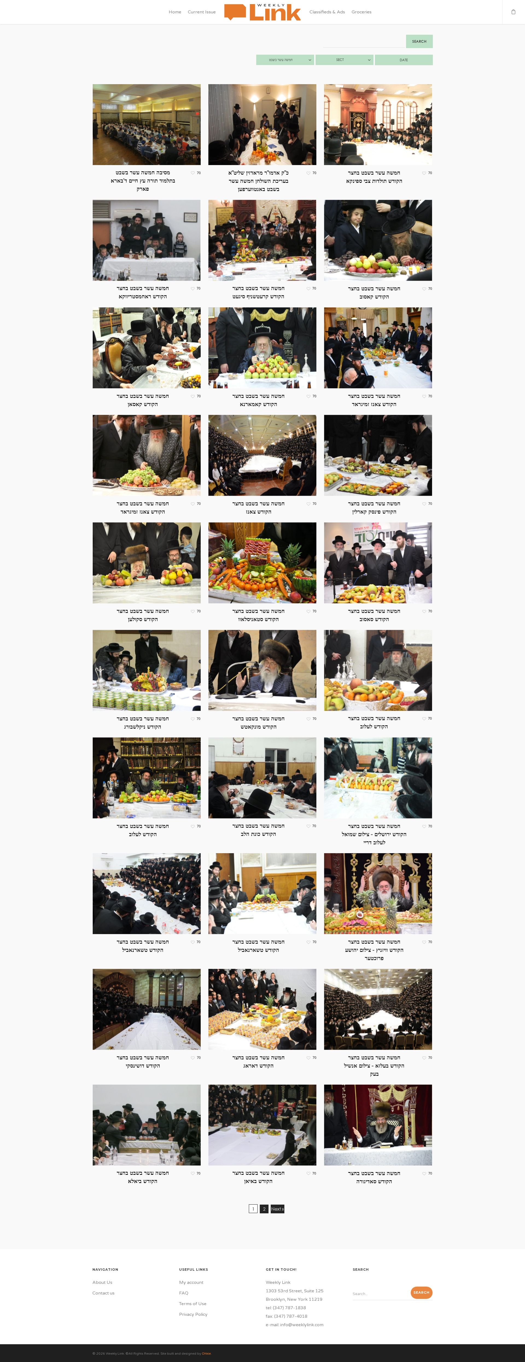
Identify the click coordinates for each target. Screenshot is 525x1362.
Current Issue (202, 12)
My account (191, 1282)
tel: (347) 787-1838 (286, 1308)
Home (175, 12)
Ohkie (206, 1353)
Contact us (103, 1293)
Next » (277, 1209)
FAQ (183, 1293)
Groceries (362, 12)
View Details (162, 119)
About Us (102, 1282)
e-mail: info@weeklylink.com (294, 1325)
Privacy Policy (193, 1314)
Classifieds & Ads (327, 12)
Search (419, 41)
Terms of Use (192, 1304)
